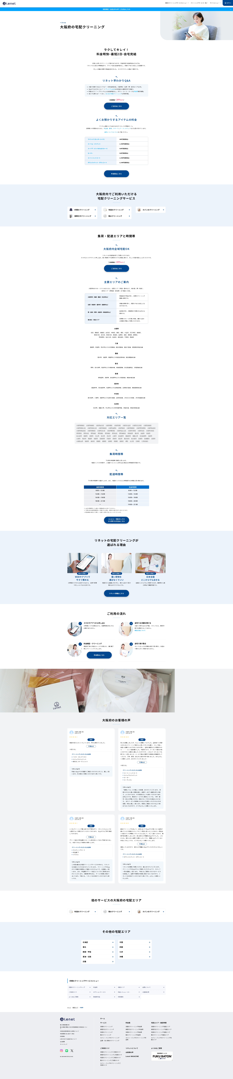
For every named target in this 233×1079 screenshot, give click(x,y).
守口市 (97, 436)
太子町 (132, 441)
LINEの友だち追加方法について (68, 1039)
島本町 (93, 441)
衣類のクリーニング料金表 (134, 1026)
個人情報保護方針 (65, 1025)
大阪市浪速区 (147, 425)
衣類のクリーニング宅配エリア (160, 1026)
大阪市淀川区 (101, 431)
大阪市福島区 (90, 425)
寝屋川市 (135, 436)
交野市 (153, 438)
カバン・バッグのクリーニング (109, 1038)
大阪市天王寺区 (137, 425)
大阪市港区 (117, 425)
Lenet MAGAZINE (132, 1056)
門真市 (109, 438)
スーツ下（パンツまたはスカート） (98, 148)
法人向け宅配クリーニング (113, 94)
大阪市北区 (141, 431)
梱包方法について (140, 630)
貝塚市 (91, 436)
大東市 (78, 438)
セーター (90, 153)
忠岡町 (110, 441)
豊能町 (98, 441)
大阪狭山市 (79, 441)
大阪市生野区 (112, 428)
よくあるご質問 (73, 997)
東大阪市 (134, 438)
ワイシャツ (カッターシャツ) (96, 139)
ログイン (229, 3)
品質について (147, 987)
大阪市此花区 (100, 425)
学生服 (106, 128)
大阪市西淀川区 (81, 428)
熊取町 (116, 441)
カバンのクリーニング (151, 210)
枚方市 (103, 436)
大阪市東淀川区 (92, 428)
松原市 (150, 436)
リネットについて (132, 1048)
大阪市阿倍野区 (141, 428)
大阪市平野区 (132, 431)
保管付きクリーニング (82, 216)
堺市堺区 (79, 433)
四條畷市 (146, 438)
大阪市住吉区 (151, 428)
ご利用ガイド (73, 992)
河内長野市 (143, 436)
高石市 (120, 438)
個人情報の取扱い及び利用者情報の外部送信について (73, 1027)
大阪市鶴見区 (111, 431)
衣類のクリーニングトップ (77, 987)
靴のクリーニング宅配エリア (160, 1035)
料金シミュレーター (124, 992)
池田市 (143, 433)
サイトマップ (63, 1044)
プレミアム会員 (110, 89)
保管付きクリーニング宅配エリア (161, 1029)
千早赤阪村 (145, 441)
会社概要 (62, 1041)
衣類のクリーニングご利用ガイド (110, 1052)
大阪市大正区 (127, 425)
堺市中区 (86, 433)
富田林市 (128, 436)
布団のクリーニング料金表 (134, 1032)
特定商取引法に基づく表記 (67, 1033)
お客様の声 (146, 992)
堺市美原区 (122, 433)
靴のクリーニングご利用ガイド (109, 1060)
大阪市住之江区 (121, 431)
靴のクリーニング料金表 (133, 1035)
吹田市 (148, 433)
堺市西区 (100, 433)
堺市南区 (107, 433)
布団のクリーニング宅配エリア (160, 1032)
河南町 (138, 441)
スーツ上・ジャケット (94, 144)
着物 (110, 128)
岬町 (127, 441)
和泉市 (84, 438)
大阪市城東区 (131, 428)
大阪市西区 (109, 425)
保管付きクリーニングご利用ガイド (111, 1055)
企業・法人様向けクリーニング (109, 1040)
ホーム (69, 1007)
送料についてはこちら (111, 132)
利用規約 (120, 997)
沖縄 (121, 956)
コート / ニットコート (94, 158)
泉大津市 (79, 436)
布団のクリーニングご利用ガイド (110, 1057)
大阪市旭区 (121, 428)
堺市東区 (93, 433)
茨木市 (109, 436)
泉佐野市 (121, 436)
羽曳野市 (102, 438)
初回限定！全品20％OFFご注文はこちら (116, 9)
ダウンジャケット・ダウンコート (97, 162)
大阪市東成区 (103, 428)
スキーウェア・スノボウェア (122, 128)
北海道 (85, 942)
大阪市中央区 (150, 431)
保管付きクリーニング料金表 (134, 1029)
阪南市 (87, 441)
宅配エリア (121, 987)
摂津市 (115, 438)
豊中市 (137, 433)
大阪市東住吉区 (81, 431)
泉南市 (140, 438)
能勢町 (104, 441)
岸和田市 (130, 433)
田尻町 (122, 441)
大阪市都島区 (80, 425)
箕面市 (90, 438)
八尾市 (115, 436)
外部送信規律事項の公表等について (69, 1031)
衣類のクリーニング (82, 210)
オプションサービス (99, 992)
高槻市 (86, 436)
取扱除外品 (96, 997)
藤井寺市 (126, 438)
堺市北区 (114, 433)
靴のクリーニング (115, 216)
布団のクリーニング (116, 210)
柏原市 (96, 438)
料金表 (136, 91)
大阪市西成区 (91, 431)
